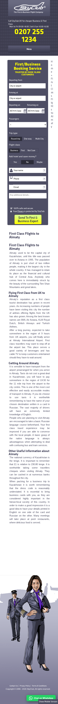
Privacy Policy (25, 686)
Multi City (39, 139)
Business (14, 150)
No (27, 162)
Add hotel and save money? (22, 156)
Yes (15, 162)
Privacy (20, 211)
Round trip (15, 139)
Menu (29, 49)
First (23, 150)
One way (28, 139)
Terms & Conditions (39, 686)
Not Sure (31, 150)
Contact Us (14, 686)
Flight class (14, 145)
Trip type (13, 133)
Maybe (40, 162)
